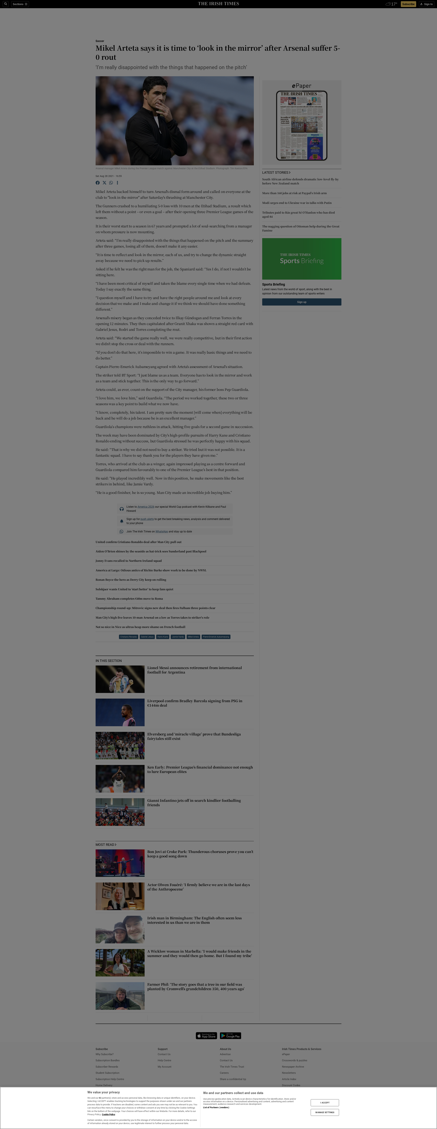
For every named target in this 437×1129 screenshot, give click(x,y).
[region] (218, 1108)
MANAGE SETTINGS (324, 1112)
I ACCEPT (324, 1103)
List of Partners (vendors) (216, 1107)
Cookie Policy (108, 1114)
